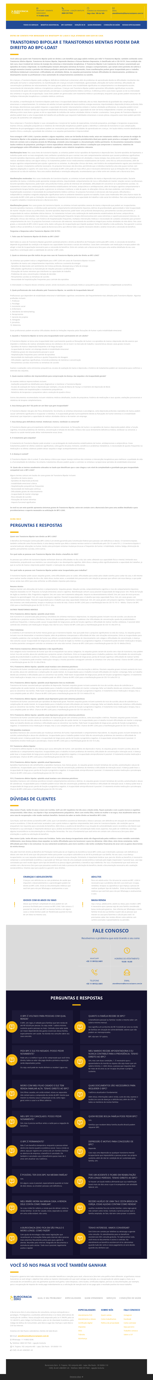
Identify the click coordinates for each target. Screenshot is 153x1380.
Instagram (128, 1315)
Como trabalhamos (108, 1319)
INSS (80, 1331)
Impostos (82, 1327)
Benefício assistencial (50, 25)
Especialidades (73, 1298)
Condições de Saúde (112, 25)
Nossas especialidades (131, 25)
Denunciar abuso (75, 1377)
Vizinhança (82, 1338)
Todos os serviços (30, 25)
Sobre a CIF (128, 1334)
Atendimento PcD (85, 1315)
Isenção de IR (80, 25)
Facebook (127, 1319)
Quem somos (106, 1315)
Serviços (111, 1298)
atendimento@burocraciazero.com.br (33, 1336)
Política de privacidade (110, 1323)
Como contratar (130, 1323)
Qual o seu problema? (50, 1298)
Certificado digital (85, 1323)
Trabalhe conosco (131, 1331)
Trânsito (81, 1334)
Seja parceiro (129, 1327)
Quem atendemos (94, 25)
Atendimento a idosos (87, 1319)
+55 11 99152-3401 (94, 961)
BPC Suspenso (66, 25)
